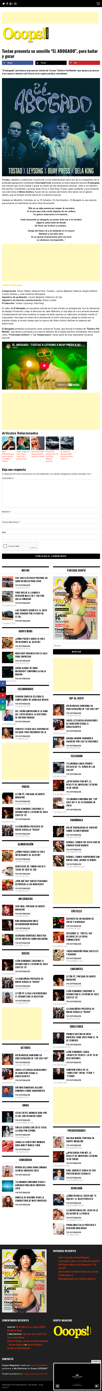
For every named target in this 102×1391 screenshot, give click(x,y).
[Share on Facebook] (3, 684)
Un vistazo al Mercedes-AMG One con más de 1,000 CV (66, 455)
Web (4, 532)
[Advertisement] (50, 18)
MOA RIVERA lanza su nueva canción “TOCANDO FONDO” (8, 456)
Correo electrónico (11, 522)
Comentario (8, 478)
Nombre (6, 512)
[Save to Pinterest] (3, 695)
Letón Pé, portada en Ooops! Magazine (73, 1257)
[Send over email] (3, 707)
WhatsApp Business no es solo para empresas (76, 1278)
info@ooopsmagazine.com (35, 1374)
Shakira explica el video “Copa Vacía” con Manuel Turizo (23, 455)
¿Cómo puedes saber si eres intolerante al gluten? (79, 1261)
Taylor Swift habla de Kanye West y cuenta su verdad (37, 454)
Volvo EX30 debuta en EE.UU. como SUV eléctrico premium (52, 456)
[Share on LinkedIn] (3, 701)
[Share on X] (3, 690)
